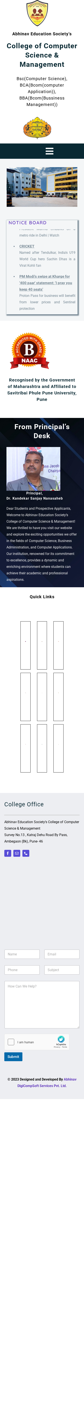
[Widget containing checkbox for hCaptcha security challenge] (36, 1042)
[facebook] (7, 853)
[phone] (25, 853)
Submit (13, 1056)
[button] (9, 187)
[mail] (16, 853)
